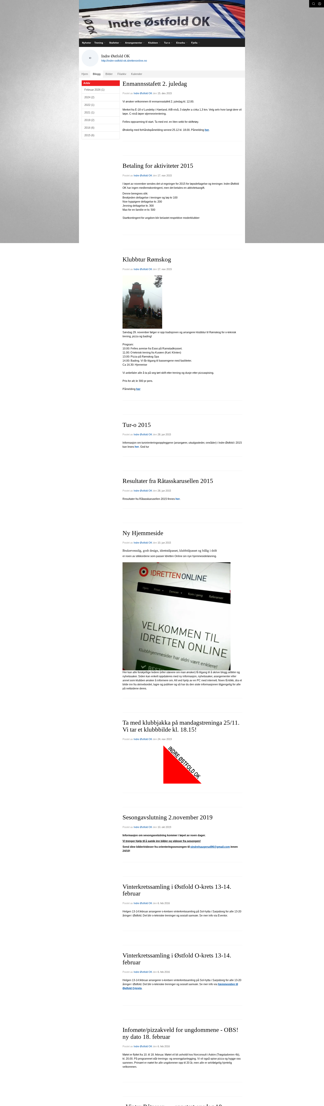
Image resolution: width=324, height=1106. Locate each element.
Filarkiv (121, 74)
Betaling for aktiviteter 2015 (158, 165)
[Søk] (313, 4)
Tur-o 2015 (137, 424)
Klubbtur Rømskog (147, 259)
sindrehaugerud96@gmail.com (210, 846)
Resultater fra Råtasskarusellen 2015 (168, 480)
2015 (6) (89, 135)
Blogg (97, 74)
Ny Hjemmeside (143, 533)
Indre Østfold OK (143, 93)
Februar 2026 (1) (94, 89)
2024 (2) (89, 97)
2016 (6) (89, 127)
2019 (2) (89, 120)
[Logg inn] (320, 4)
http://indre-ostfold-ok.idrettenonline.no (124, 60)
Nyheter (86, 42)
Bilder (109, 74)
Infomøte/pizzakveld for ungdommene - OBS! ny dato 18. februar (180, 1033)
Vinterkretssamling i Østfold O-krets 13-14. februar (177, 890)
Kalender (136, 74)
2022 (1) (89, 104)
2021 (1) (89, 112)
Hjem (85, 74)
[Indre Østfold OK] (162, 19)
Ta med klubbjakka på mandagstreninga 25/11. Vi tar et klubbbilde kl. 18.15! (181, 726)
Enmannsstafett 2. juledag (155, 83)
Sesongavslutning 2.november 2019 (168, 817)
